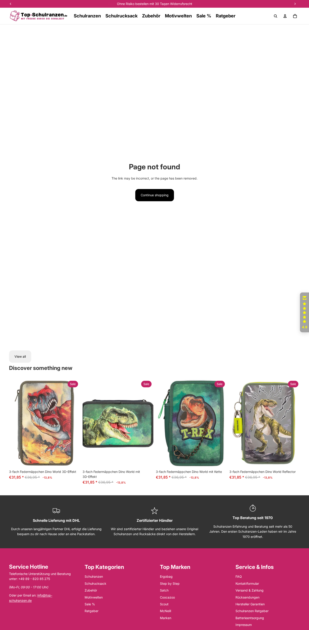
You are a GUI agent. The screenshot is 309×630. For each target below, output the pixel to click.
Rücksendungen (247, 597)
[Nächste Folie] (73, 423)
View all (20, 356)
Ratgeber (91, 611)
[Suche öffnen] (275, 16)
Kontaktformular (247, 583)
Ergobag (166, 576)
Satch (164, 590)
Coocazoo (167, 597)
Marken (165, 618)
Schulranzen (94, 576)
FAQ (238, 576)
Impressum (243, 625)
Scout (164, 604)
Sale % (90, 604)
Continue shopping (155, 195)
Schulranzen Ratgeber (252, 611)
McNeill (165, 611)
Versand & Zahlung (249, 590)
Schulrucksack (95, 583)
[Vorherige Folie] (16, 423)
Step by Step (170, 583)
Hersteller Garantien (250, 604)
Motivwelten (94, 597)
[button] (304, 312)
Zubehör (91, 590)
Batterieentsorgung (249, 618)
